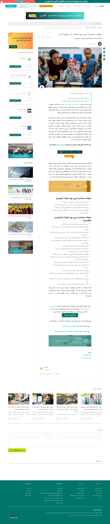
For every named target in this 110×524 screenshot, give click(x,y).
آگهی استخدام (87, 6)
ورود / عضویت (23, 6)
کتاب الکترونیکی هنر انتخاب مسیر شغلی (53, 498)
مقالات (87, 27)
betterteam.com (86, 358)
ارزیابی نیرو (81, 490)
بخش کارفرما (11, 6)
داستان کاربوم (28, 493)
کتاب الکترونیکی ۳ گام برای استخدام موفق (53, 500)
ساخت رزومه (99, 493)
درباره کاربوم (29, 488)
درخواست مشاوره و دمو (46, 6)
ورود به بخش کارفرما (79, 498)
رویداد (100, 498)
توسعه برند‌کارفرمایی (80, 493)
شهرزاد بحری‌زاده (92, 43)
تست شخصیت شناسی (97, 495)
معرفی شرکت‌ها (77, 6)
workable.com (87, 355)
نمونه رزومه (59, 490)
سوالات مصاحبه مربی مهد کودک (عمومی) (78, 98)
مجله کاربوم (68, 6)
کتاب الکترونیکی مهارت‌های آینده (55, 495)
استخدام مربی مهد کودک (72, 104)
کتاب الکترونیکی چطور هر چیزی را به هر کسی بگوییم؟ (50, 493)
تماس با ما (29, 490)
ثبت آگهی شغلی (17, 251)
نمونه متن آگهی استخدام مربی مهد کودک (66, 331)
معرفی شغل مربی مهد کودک (71, 326)
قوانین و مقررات (59, 503)
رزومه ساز (78, 338)
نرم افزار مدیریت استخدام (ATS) (77, 495)
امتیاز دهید (57, 374)
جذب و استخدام (80, 488)
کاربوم (100, 27)
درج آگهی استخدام (70, 315)
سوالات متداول (28, 495)
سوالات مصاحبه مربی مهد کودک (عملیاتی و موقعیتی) (75, 101)
